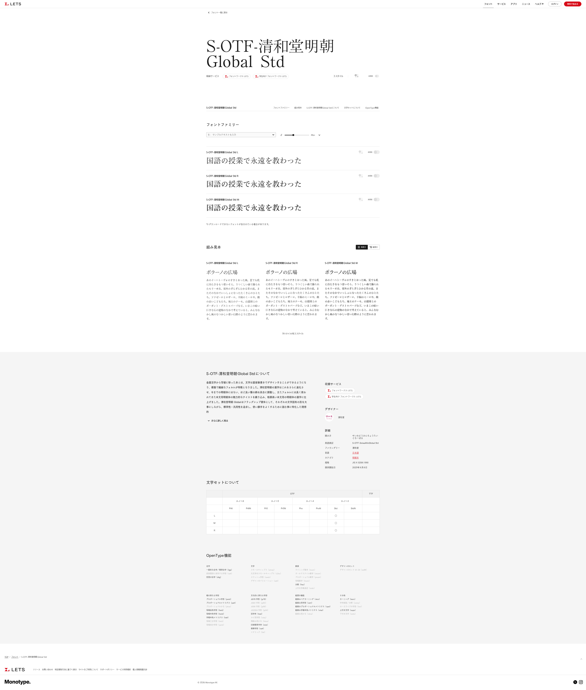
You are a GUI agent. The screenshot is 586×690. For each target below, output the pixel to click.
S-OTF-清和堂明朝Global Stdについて (323, 108)
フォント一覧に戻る (219, 12)
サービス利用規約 (123, 669)
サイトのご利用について (88, 669)
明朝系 (355, 458)
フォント (14, 657)
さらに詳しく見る (219, 421)
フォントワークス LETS (342, 390)
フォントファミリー (281, 108)
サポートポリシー (107, 669)
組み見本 (298, 108)
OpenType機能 (372, 108)
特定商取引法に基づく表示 (66, 669)
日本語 (355, 453)
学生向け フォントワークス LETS (346, 396)
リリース (36, 669)
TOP (6, 657)
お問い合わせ (47, 669)
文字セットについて (352, 108)
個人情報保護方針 (140, 669)
